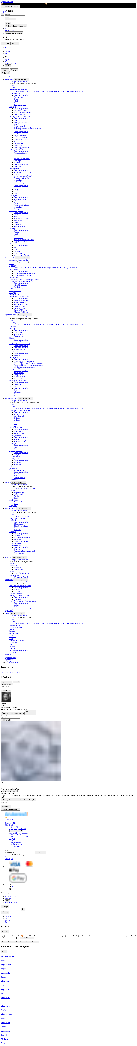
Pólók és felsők (19, 494)
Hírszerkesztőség (15, 846)
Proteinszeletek (19, 373)
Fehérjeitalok (18, 253)
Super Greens (18, 431)
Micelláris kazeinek (20, 285)
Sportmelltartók (19, 492)
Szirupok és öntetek (20, 153)
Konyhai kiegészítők (16, 593)
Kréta (15, 607)
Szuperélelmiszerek (15, 428)
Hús (15, 201)
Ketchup (16, 232)
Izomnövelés (13, 633)
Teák (15, 249)
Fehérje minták (14, 295)
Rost (15, 476)
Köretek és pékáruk (16, 211)
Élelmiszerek (9, 79)
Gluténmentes (36, 91)
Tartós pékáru (18, 224)
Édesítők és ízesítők (16, 149)
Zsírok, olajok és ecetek (17, 184)
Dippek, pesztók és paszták (23, 242)
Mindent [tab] (8, 916)
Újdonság (12, 87)
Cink (15, 424)
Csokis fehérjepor (20, 306)
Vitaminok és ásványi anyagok (19, 410)
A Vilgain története (15, 843)
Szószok (12, 228)
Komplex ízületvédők (21, 441)
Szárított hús (18, 141)
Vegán (29, 91)
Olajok (16, 188)
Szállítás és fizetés (15, 835)
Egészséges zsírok (15, 451)
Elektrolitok (13, 326)
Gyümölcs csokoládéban (22, 147)
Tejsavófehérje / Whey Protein (24, 361)
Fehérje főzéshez (15, 291)
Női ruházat (13, 490)
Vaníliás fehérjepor (20, 302)
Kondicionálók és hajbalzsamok (24, 551)
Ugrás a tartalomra (7, 2)
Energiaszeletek (19, 375)
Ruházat (8, 482)
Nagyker (12, 839)
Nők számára (13, 466)
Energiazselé (18, 384)
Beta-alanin (17, 355)
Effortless (31, 488)
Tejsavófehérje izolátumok (22, 275)
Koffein (16, 390)
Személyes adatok (11, 902)
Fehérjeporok (10, 258)
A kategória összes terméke (18, 82)
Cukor (16, 155)
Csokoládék (18, 145)
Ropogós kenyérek (20, 226)
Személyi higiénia (15, 543)
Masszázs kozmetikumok (17, 518)
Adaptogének (14, 443)
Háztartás (8, 557)
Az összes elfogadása (31, 942)
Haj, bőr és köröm (15, 627)
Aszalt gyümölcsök (20, 122)
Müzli (16, 101)
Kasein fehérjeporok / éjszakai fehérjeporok (28, 365)
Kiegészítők (13, 506)
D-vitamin (17, 422)
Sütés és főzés (14, 168)
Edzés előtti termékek (21, 348)
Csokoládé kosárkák (20, 139)
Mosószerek (13, 565)
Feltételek (8, 898)
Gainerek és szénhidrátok (17, 380)
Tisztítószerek (14, 571)
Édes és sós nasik (15, 130)
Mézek (16, 157)
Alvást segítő (13, 480)
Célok (7, 613)
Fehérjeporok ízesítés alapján (19, 296)
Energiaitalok (18, 336)
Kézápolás (17, 539)
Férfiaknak (13, 468)
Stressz (11, 629)
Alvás (11, 639)
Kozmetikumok (10, 508)
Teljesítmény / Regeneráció (18, 650)
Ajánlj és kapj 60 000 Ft (17, 829)
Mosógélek (17, 567)
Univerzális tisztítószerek (22, 573)
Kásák (16, 103)
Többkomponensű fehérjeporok (24, 367)
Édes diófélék (18, 143)
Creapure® (17, 342)
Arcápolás (12, 520)
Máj (10, 644)
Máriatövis (17, 462)
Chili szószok (18, 238)
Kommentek (32, 712)
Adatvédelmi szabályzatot (38, 855)
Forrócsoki (17, 251)
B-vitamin (17, 418)
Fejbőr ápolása (19, 553)
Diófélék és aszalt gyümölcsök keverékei (27, 128)
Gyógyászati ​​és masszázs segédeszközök (23, 609)
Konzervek (13, 195)
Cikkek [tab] (7, 920)
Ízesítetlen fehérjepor (21, 300)
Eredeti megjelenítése (10, 791)
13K (13, 884)
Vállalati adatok (10, 896)
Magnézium (18, 414)
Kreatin (11, 338)
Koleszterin (13, 642)
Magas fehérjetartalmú (58, 91)
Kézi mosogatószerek (21, 577)
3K (12, 887)
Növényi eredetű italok (21, 255)
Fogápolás (12, 555)
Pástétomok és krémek (21, 205)
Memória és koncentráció (17, 641)
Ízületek (12, 631)
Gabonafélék (18, 220)
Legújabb (16, 682)
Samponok (17, 549)
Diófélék (17, 120)
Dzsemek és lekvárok (21, 164)
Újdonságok (9, 611)
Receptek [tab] (8, 922)
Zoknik (16, 496)
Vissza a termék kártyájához (10, 672)
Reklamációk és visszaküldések (20, 837)
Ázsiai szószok (19, 236)
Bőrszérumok (18, 524)
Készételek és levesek (21, 199)
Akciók (7, 77)
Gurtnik (16, 605)
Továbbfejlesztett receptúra (18, 89)
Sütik (7, 900)
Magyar (8, 65)
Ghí (15, 191)
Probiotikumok (19, 474)
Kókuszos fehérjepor (21, 312)
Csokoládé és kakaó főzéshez (24, 182)
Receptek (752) (10, 823)
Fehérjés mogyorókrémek (22, 112)
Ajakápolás (17, 528)
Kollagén (12, 293)
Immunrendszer (14, 625)
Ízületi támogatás (15, 435)
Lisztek (16, 174)
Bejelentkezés (6, 690)
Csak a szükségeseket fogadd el (12, 942)
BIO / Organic (14, 91)
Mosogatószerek (14, 575)
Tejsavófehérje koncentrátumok (24, 273)
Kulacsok (17, 591)
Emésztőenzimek (19, 478)
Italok (11, 243)
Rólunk (11, 841)
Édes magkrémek (19, 114)
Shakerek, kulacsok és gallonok (20, 586)
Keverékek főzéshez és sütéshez (24, 172)
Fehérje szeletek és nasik (17, 369)
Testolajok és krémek (21, 541)
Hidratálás (12, 652)
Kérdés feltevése (7, 684)
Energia (12, 648)
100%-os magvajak (20, 110)
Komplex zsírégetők (20, 396)
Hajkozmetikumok (15, 545)
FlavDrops (17, 161)
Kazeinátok (17, 287)
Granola (16, 99)
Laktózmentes (46, 91)
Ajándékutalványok (16, 831)
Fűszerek (17, 163)
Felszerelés (9, 580)
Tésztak (16, 215)
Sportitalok (13, 328)
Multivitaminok (19, 416)
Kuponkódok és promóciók (18, 833)
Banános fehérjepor (20, 310)
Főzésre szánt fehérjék (21, 178)
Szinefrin (17, 394)
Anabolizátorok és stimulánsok (19, 344)
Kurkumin (17, 464)
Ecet (15, 193)
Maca (15, 447)
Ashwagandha (18, 449)
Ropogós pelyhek (20, 105)
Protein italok (13, 277)
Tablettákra (17, 599)
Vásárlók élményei (15, 844)
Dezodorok (17, 535)
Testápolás (12, 532)
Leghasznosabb (6, 682)
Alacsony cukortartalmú (75, 91)
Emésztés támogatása (16, 470)
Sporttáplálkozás (11, 315)
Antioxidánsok (14, 458)
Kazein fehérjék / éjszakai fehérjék (21, 281)
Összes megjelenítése (21, 95)
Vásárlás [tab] (8, 918)
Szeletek (16, 134)
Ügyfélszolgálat (14, 827)
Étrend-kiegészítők (11, 398)
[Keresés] (2, 14)
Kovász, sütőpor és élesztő (23, 176)
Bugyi (16, 498)
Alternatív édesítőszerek (22, 159)
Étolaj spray (18, 190)
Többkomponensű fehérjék (18, 289)
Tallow (26, 516)
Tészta (16, 222)
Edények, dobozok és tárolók (19, 595)
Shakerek (17, 589)
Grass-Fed (23, 91)
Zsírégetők (13, 386)
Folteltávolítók (18, 569)
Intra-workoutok (19, 349)
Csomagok (8, 654)
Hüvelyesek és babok (21, 218)
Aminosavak (13, 351)
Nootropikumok (14, 456)
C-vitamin (17, 420)
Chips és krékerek (20, 136)
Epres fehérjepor (19, 308)
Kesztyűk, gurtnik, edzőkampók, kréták (22, 601)
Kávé (15, 247)
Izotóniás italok (19, 334)
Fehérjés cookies (19, 376)
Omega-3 (17, 455)
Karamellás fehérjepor (21, 304)
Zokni (16, 504)
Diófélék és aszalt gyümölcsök (19, 116)
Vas (15, 426)
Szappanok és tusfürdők (22, 537)
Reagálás (32, 800)
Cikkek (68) (9, 825)
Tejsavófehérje (14, 269)
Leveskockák (18, 166)
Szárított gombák (19, 126)
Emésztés (12, 637)
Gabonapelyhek (14, 93)
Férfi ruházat (13, 500)
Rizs (15, 216)
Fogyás (11, 635)
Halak (16, 203)
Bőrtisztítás (17, 530)
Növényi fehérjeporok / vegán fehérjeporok (24, 279)
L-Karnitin (17, 392)
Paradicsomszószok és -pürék (24, 240)
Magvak (16, 124)
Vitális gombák (19, 433)
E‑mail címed (10, 853)
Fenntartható (24, 488)
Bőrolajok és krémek (21, 526)
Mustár (16, 234)
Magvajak (12, 107)
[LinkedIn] (10, 889)
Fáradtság (12, 646)
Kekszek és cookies (20, 137)
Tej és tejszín (18, 180)
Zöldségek (17, 209)
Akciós (11, 85)
